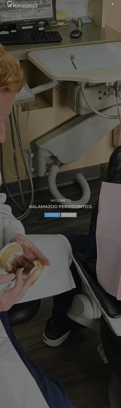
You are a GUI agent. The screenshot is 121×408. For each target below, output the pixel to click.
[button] (52, 215)
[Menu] (112, 4)
